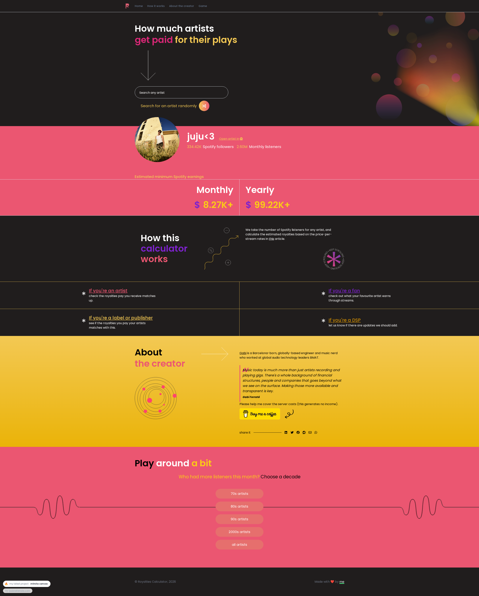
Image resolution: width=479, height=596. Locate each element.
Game (203, 6)
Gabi (243, 353)
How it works (156, 6)
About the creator (181, 6)
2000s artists (239, 531)
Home (139, 6)
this (271, 239)
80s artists (239, 506)
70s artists (239, 493)
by (17, 590)
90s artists (239, 519)
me (341, 582)
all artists (239, 544)
